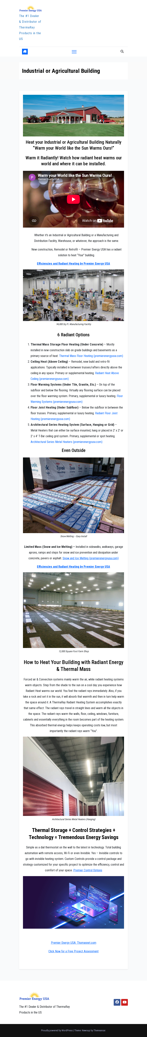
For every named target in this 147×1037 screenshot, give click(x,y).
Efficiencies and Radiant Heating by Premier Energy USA (73, 263)
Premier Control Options (87, 870)
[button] (122, 51)
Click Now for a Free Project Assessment (73, 951)
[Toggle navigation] (74, 52)
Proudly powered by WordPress (57, 1030)
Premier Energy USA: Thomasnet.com (73, 943)
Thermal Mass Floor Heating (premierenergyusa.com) (91, 356)
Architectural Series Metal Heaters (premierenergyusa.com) (66, 442)
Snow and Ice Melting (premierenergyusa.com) (91, 558)
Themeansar (99, 1030)
